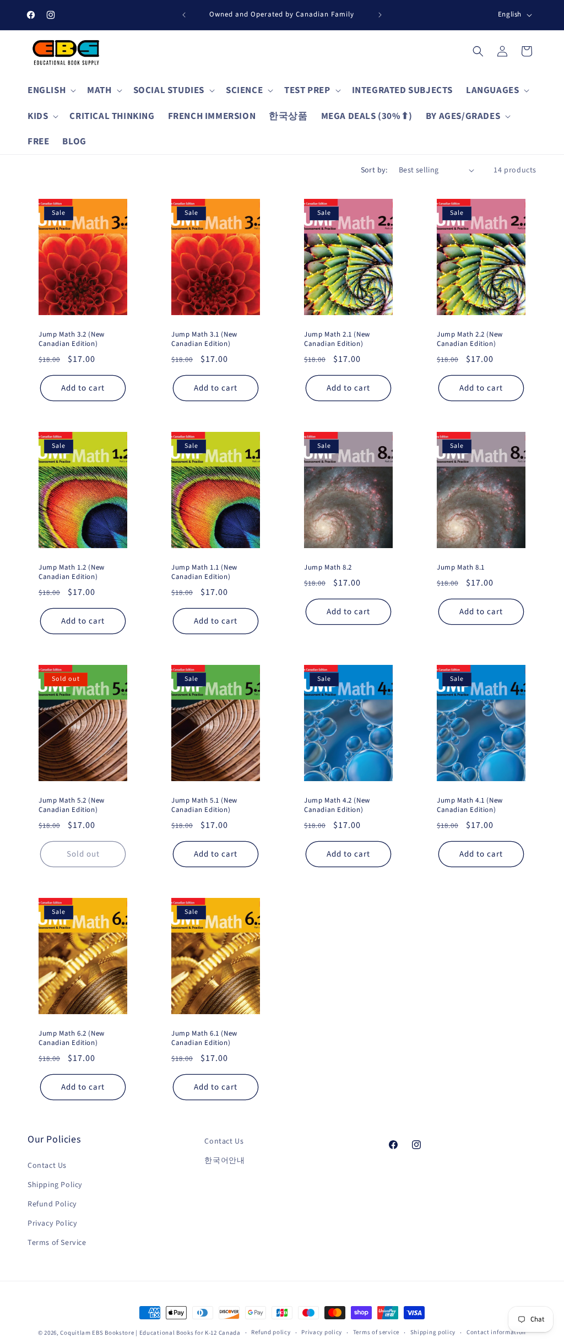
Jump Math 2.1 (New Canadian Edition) (337, 339)
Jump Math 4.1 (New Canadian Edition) (470, 805)
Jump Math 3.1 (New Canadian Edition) (204, 339)
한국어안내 (224, 1160)
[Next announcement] (380, 14)
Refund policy (270, 1332)
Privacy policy (321, 1332)
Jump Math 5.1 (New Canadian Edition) (204, 805)
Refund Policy (52, 1204)
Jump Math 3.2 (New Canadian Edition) (72, 339)
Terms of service (376, 1332)
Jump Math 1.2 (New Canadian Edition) (72, 572)
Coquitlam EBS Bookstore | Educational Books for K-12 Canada (150, 1333)
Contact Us (47, 1165)
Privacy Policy (52, 1223)
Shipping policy (433, 1332)
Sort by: (374, 170)
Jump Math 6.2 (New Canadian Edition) (72, 1038)
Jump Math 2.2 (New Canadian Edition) (470, 339)
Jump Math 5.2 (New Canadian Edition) (72, 805)
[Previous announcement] (184, 14)
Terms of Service (57, 1242)
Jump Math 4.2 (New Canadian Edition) (337, 805)
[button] (50, 90)
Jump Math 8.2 (328, 567)
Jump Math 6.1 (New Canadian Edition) (204, 1038)
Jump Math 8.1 (461, 567)
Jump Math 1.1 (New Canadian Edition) (204, 572)
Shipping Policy (55, 1184)
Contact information (496, 1332)
